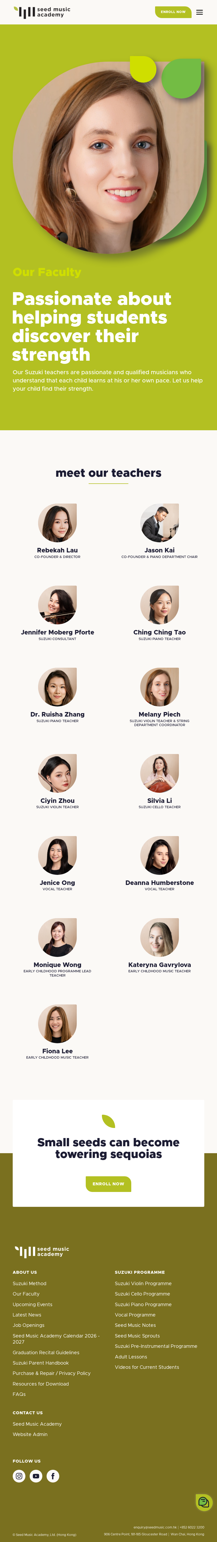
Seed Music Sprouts (137, 1336)
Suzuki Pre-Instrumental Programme (156, 1346)
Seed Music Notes (135, 1325)
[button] (199, 12)
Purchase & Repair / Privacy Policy (52, 1373)
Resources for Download (41, 1384)
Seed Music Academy (37, 1424)
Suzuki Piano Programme (143, 1304)
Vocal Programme (135, 1315)
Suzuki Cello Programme (142, 1294)
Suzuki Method (29, 1283)
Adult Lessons (131, 1357)
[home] (42, 12)
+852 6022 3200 (192, 1527)
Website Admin (30, 1434)
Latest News (27, 1315)
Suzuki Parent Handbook (41, 1363)
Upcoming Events (32, 1304)
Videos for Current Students (147, 1367)
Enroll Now (108, 1184)
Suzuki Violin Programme (143, 1283)
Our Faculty (26, 1294)
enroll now (173, 12)
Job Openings (28, 1325)
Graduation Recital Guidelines (46, 1353)
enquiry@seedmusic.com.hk (155, 1527)
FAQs (19, 1394)
